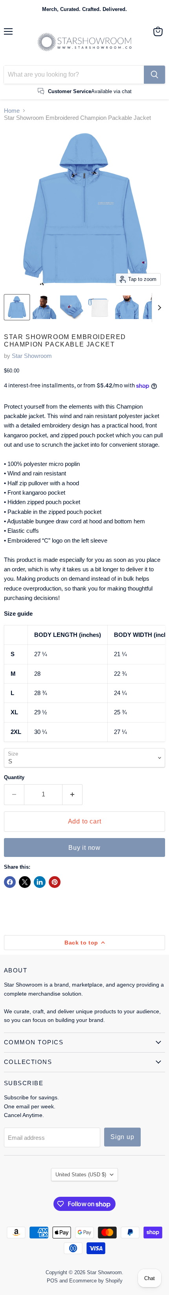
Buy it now (84, 847)
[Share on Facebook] (10, 882)
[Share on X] (25, 882)
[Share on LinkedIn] (40, 882)
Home (12, 110)
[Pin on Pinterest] (55, 882)
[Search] (154, 75)
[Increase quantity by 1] (72, 794)
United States (80, 1175)
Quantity (14, 777)
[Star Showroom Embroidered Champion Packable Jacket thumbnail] (16, 307)
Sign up (122, 1137)
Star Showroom (32, 355)
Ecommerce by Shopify (96, 1281)
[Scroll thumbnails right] (158, 307)
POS (52, 1281)
